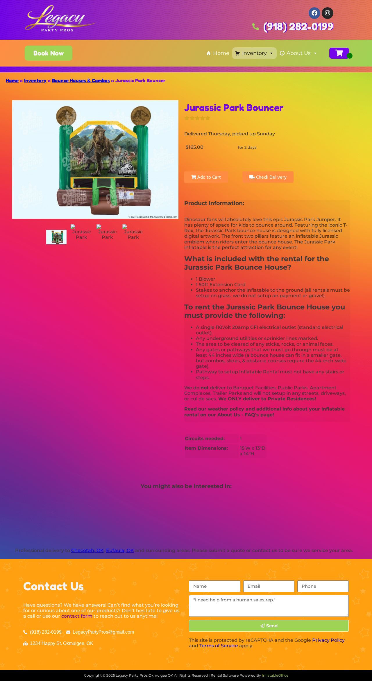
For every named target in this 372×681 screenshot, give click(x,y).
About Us (299, 53)
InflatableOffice (275, 675)
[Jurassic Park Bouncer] (56, 237)
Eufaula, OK (120, 550)
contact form (76, 616)
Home (221, 53)
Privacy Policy (328, 640)
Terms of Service (218, 645)
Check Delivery (271, 177)
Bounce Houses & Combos (81, 80)
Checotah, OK (87, 550)
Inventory (254, 53)
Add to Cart (208, 177)
